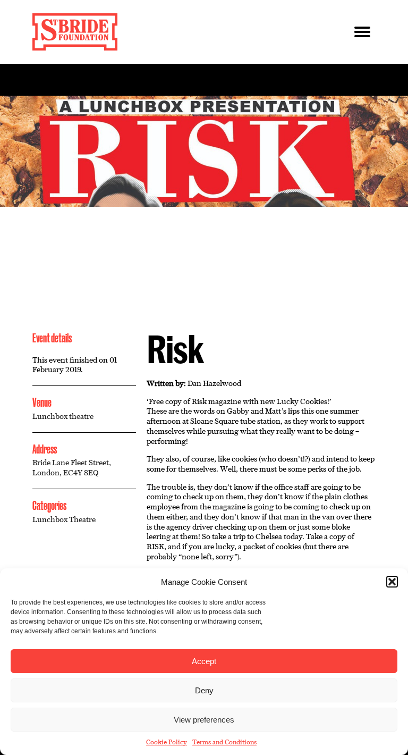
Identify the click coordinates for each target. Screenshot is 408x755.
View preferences (204, 719)
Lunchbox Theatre (64, 519)
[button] (392, 581)
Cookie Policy (166, 742)
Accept (204, 661)
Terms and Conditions (224, 742)
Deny (204, 690)
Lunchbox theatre (63, 416)
